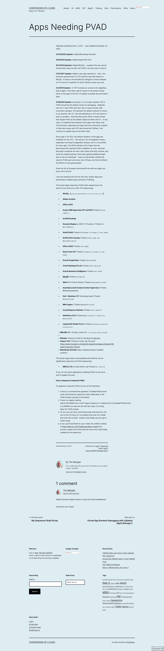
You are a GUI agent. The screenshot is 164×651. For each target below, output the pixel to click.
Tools (106, 8)
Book (117, 586)
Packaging (105, 597)
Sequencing (104, 446)
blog (115, 586)
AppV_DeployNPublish (108, 586)
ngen (121, 593)
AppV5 (90, 8)
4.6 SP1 (111, 579)
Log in (31, 621)
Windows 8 (131, 606)
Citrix (124, 586)
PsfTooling (124, 597)
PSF (84, 8)
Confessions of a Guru (42, 8)
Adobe (131, 579)
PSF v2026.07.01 (108, 556)
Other (125, 8)
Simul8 (65, 277)
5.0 (114, 579)
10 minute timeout (119, 579)
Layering (125, 589)
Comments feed (35, 627)
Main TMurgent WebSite (43, 553)
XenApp (104, 609)
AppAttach (112, 583)
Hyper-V (121, 589)
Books (121, 586)
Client (127, 586)
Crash (106, 589)
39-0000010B (127, 579)
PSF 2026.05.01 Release (111, 565)
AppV (117, 583)
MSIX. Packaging (112, 593)
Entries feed (33, 624)
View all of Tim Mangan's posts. (76, 472)
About (132, 8)
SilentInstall (108, 606)
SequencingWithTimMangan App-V (97, 451)
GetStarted (111, 589)
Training (98, 8)
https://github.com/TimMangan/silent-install (80, 427)
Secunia (104, 600)
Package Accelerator (129, 593)
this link (96, 338)
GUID (117, 589)
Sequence (108, 600)
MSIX (78, 8)
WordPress (131, 642)
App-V (106, 582)
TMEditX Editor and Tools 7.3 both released (118, 553)
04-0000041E (105, 579)
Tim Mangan (69, 490)
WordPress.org (34, 630)
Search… (32, 579)
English (140, 7)
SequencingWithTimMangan (111, 603)
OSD (124, 593)
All (72, 8)
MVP (118, 593)
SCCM (130, 597)
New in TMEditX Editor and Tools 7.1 (115, 568)
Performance (116, 8)
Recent (66, 8)
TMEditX (113, 606)
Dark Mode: (156, 649)
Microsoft (131, 589)
